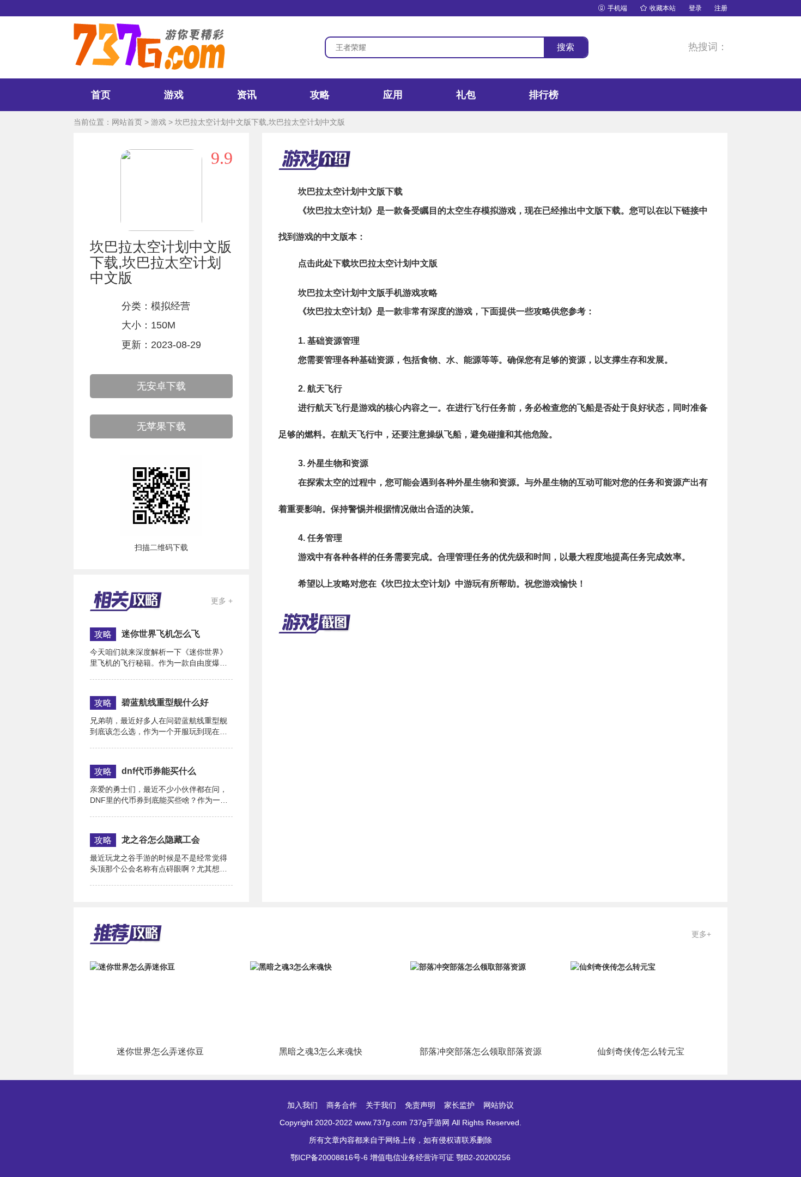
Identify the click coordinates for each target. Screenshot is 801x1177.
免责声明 (420, 1105)
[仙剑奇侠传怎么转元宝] (613, 966)
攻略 (320, 94)
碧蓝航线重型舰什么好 (165, 702)
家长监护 (459, 1105)
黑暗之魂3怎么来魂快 (320, 1051)
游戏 (174, 94)
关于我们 (381, 1105)
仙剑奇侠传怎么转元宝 (640, 1051)
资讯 (247, 94)
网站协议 (498, 1105)
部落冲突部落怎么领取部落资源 (481, 1051)
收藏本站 (658, 8)
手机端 (612, 8)
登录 (695, 8)
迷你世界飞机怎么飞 (161, 633)
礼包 (466, 94)
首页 (101, 94)
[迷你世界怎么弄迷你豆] (132, 966)
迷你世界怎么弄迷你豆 (160, 1051)
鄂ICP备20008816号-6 (329, 1157)
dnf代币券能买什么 (159, 771)
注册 (720, 8)
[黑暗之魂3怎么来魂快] (291, 966)
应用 (393, 94)
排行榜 (544, 94)
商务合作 (341, 1105)
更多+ (701, 934)
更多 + (222, 600)
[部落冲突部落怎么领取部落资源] (468, 966)
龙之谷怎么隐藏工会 (161, 839)
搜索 (565, 47)
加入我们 (302, 1105)
